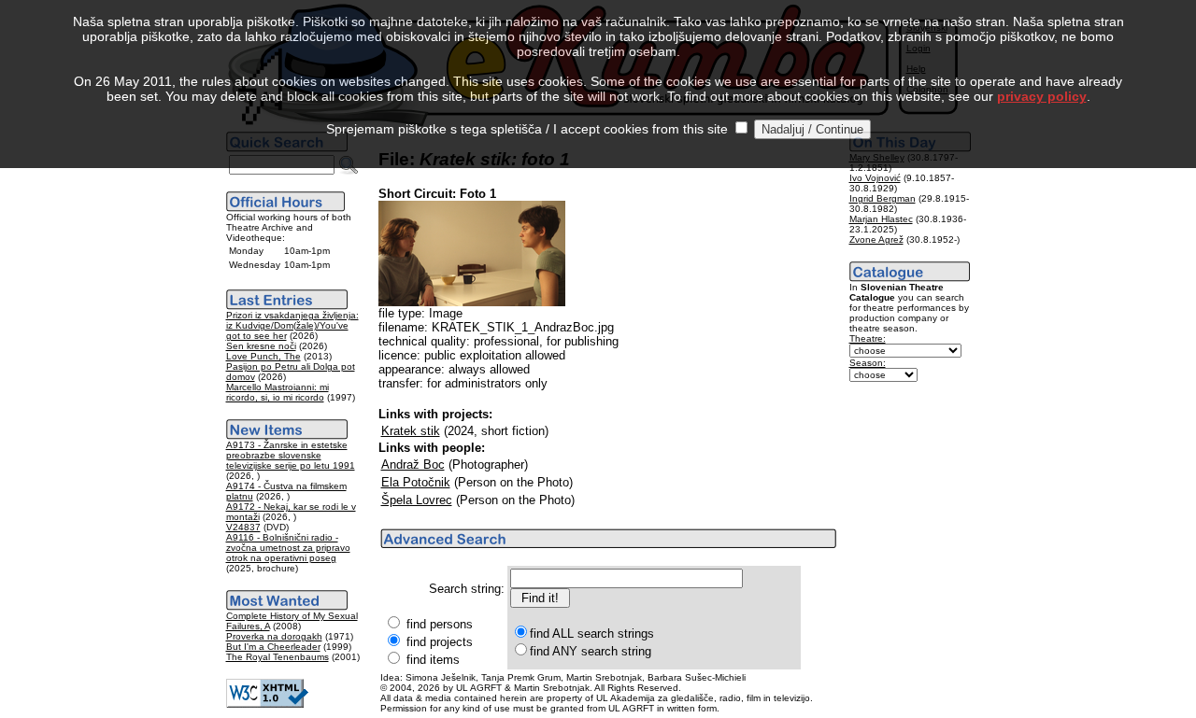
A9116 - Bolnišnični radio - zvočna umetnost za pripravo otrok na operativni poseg (288, 547)
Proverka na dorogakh (274, 636)
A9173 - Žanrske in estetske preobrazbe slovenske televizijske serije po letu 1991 (290, 455)
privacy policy (1042, 96)
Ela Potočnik (415, 482)
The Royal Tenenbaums (277, 657)
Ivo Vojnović (875, 178)
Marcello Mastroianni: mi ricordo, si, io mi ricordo (277, 392)
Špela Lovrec (416, 500)
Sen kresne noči (261, 346)
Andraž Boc (413, 465)
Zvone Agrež (876, 239)
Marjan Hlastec (881, 219)
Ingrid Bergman (882, 198)
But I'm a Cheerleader (273, 646)
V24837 (243, 527)
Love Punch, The (263, 356)
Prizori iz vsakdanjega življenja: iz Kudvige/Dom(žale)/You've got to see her (292, 325)
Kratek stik (410, 431)
